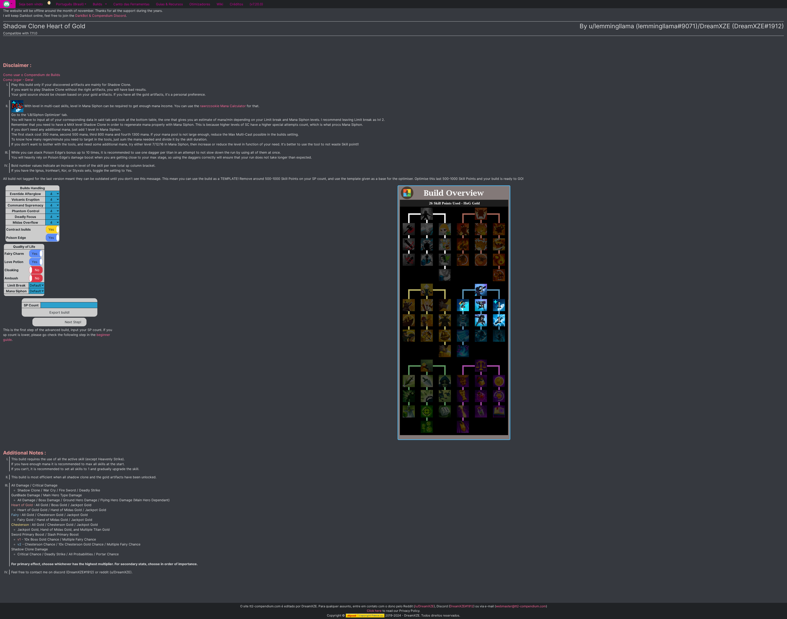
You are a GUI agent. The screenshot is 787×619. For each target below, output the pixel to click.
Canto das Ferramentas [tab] (131, 4)
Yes (51, 229)
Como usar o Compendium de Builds (31, 75)
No (37, 270)
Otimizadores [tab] (199, 4)
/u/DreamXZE (424, 606)
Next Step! (73, 322)
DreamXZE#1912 (461, 606)
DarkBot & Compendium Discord (100, 16)
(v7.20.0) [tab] (256, 4)
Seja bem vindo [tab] (31, 4)
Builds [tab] (97, 4)
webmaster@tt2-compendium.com (521, 606)
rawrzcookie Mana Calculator (223, 106)
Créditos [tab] (236, 4)
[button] (8, 4)
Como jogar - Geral (18, 80)
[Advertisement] (393, 48)
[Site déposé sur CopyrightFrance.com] (365, 615)
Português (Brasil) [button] (70, 4)
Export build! (59, 312)
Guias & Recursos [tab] (169, 4)
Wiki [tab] (220, 4)
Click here (374, 611)
